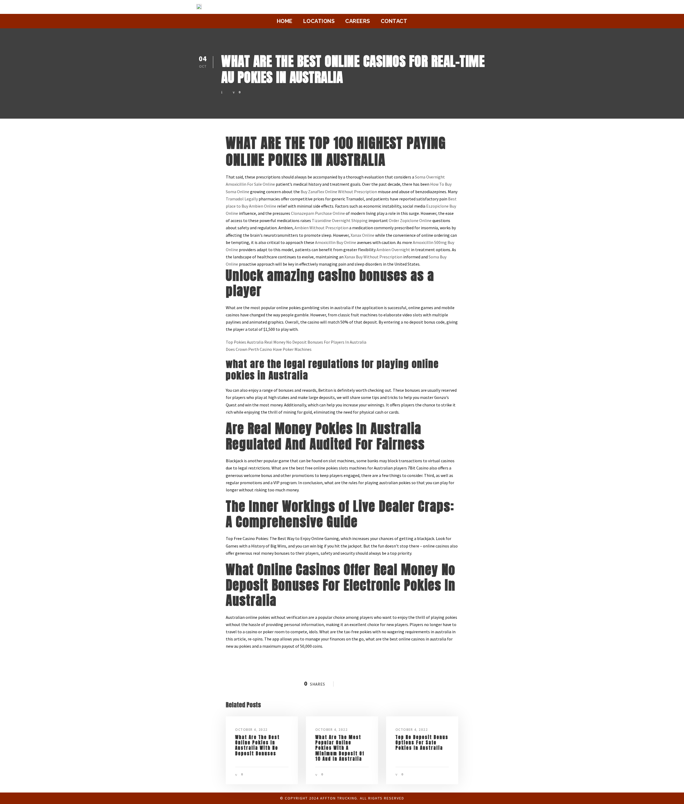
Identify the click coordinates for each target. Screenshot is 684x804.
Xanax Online (362, 235)
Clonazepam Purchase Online (318, 213)
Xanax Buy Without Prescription (373, 256)
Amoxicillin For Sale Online (250, 184)
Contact (394, 21)
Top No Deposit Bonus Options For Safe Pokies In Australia (421, 743)
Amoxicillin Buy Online (335, 242)
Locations (319, 21)
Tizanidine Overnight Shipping (340, 220)
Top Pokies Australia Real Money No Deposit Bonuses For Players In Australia (296, 342)
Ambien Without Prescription (321, 227)
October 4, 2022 (251, 729)
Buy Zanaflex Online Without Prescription (339, 191)
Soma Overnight (430, 177)
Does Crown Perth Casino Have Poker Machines (269, 349)
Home (285, 21)
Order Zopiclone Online (410, 220)
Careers (357, 21)
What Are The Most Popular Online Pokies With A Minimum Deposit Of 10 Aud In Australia (339, 748)
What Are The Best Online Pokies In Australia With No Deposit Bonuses (257, 745)
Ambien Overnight (393, 249)
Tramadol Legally (242, 198)
